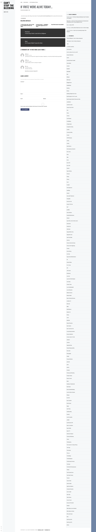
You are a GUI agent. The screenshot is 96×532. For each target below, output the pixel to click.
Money (68, 314)
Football (68, 184)
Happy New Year (69, 234)
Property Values (69, 375)
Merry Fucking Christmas (71, 298)
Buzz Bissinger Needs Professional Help (73, 99)
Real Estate (69, 386)
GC (29, 10)
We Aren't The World (70, 502)
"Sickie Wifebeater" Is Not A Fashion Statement (75, 38)
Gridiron (68, 218)
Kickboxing (68, 273)
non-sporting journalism (71, 331)
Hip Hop (68, 240)
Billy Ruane (68, 79)
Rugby (68, 406)
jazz (67, 267)
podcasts (68, 361)
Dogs (67, 154)
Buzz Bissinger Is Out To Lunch (72, 96)
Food (67, 182)
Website (44, 98)
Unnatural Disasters (70, 489)
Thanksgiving (69, 442)
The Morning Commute (70, 461)
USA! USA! (68, 494)
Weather (68, 505)
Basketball (68, 71)
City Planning (69, 118)
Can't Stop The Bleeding (9, 5)
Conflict (68, 129)
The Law (68, 453)
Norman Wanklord (70, 334)
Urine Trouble (69, 491)
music (68, 317)
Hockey (68, 248)
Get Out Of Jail (69, 201)
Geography (68, 198)
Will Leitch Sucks (69, 513)
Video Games (69, 497)
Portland (68, 370)
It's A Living (69, 265)
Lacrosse (68, 276)
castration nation (69, 104)
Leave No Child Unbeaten (71, 278)
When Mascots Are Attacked (71, 508)
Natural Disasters (70, 323)
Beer (67, 74)
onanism (68, 342)
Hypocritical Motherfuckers (71, 256)
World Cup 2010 (69, 519)
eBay (67, 157)
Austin (68, 57)
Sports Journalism (70, 425)
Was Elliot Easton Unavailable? (57, 24)
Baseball (68, 68)
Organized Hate (69, 345)
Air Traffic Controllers (70, 46)
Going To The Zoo (70, 204)
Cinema (68, 115)
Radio (68, 381)
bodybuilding (69, 85)
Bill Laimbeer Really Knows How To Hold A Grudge (80, 27)
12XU (67, 43)
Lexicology (68, 281)
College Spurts (69, 124)
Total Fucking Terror (70, 472)
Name (22, 93)
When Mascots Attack (70, 511)
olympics (68, 339)
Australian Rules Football (71, 60)
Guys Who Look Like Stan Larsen (72, 220)
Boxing (68, 90)
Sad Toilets (68, 408)
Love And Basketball (70, 287)
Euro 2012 (68, 162)
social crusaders (69, 417)
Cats (67, 110)
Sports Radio (69, 428)
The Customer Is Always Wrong (72, 444)
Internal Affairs (69, 262)
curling (68, 140)
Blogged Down (69, 82)
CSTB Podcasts (69, 137)
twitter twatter (69, 483)
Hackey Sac (69, 226)
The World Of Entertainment (71, 466)
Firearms (68, 173)
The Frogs (68, 447)
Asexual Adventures (70, 54)
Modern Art (68, 312)
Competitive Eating (70, 126)
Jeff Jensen (69, 270)
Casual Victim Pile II (70, 107)
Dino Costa (68, 151)
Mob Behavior (69, 309)
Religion (68, 395)
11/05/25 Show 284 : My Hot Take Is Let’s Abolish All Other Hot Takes (27, 25)
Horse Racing (69, 251)
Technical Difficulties (70, 436)
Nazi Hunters (69, 325)
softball (68, 419)
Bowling (68, 88)
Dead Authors (69, 146)
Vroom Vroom (69, 500)
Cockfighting (69, 121)
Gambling (68, 190)
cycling (68, 143)
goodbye (68, 209)
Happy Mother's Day (70, 231)
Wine (67, 516)
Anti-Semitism (69, 49)
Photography (69, 353)
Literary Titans (69, 284)
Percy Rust (68, 350)
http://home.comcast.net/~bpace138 (31, 71)
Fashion (68, 168)
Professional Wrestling (70, 372)
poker (68, 364)
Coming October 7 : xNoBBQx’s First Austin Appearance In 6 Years (42, 25)
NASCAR (68, 320)
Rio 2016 (68, 397)
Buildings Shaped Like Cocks (71, 93)
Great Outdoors (69, 212)
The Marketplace (69, 458)
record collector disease (71, 392)
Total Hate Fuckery (70, 475)
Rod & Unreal (69, 403)
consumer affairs (69, 132)
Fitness (68, 179)
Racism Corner (69, 378)
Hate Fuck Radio (69, 237)
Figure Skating (69, 171)
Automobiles (69, 63)
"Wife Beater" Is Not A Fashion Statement (74, 41)
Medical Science (69, 292)
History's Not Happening (71, 245)
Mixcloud (68, 303)
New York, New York (70, 328)
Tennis (68, 439)
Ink (67, 259)
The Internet (69, 450)
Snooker (68, 414)
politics (68, 367)
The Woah (68, 464)
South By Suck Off (70, 422)
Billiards (68, 77)
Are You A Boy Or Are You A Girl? (72, 52)
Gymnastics (69, 223)
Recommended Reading (71, 389)
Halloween (68, 229)
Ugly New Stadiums (70, 486)
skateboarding (69, 411)
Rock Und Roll (23, 18)
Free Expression (69, 187)
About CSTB (6, 12)
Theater (68, 469)
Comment (22, 81)
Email (22, 98)
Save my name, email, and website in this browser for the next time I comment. (34, 106)
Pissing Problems (70, 359)
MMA (68, 306)
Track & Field (69, 480)
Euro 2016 (68, 165)
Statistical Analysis (70, 433)
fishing (68, 176)
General (68, 193)
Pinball (68, 356)
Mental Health (69, 295)
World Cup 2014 (69, 522)
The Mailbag (69, 455)
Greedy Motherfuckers (70, 215)
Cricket (68, 135)
